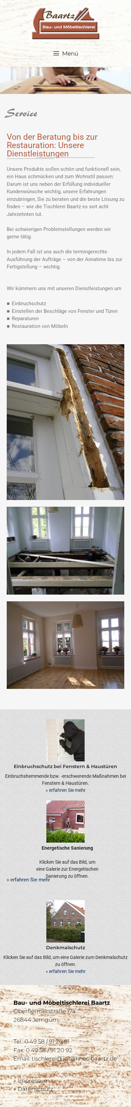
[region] (65, 80)
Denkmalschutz (65, 948)
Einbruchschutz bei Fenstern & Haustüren (65, 766)
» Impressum (31, 1080)
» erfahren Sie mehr (66, 790)
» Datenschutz (33, 1089)
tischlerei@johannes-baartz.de (74, 1058)
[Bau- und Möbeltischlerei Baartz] (65, 23)
